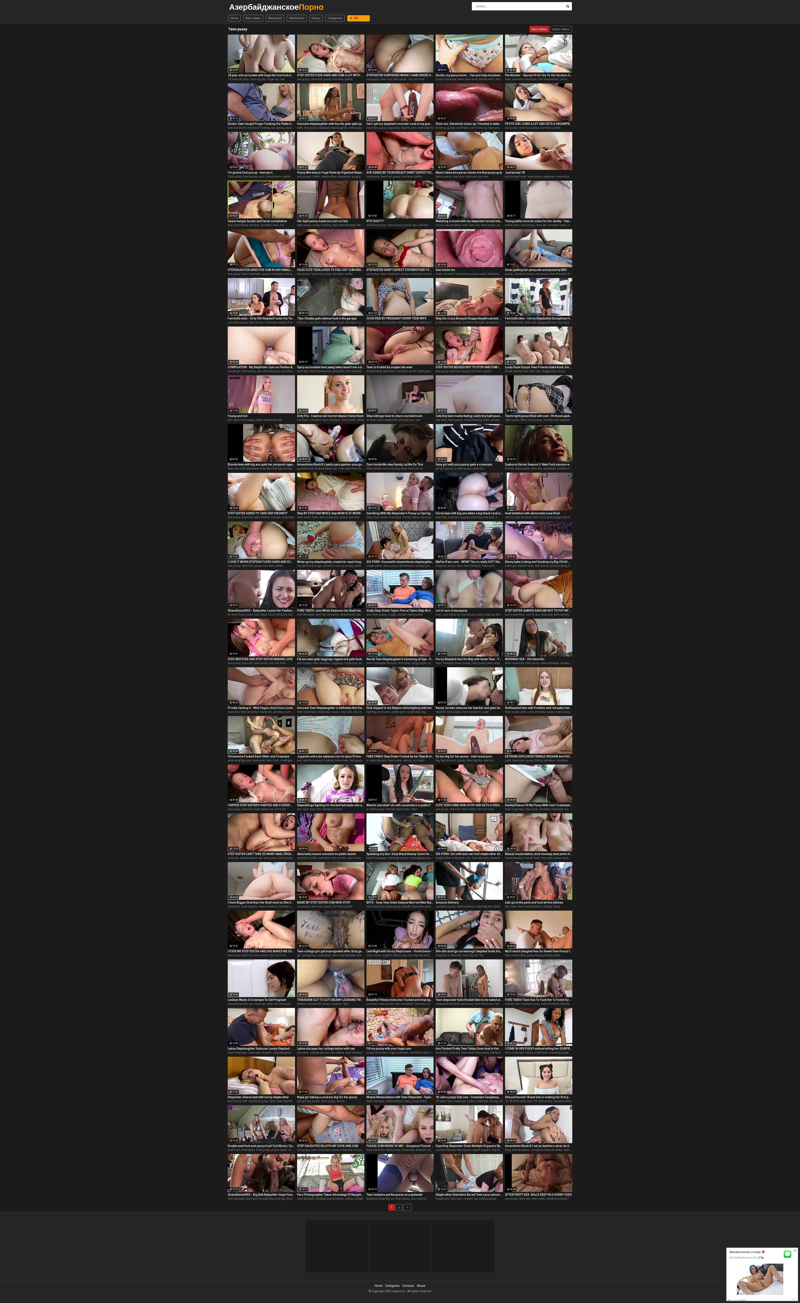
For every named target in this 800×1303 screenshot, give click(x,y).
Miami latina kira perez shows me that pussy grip (469, 172)
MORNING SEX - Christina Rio (525, 659)
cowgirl (402, 614)
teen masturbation (530, 906)
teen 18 (272, 1003)
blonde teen (486, 79)
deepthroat (347, 614)
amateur (549, 760)
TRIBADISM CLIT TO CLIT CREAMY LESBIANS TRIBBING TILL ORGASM (330, 999)
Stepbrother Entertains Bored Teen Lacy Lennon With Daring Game (469, 1194)
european (549, 468)
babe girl (510, 565)
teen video (538, 1198)
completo (537, 1150)
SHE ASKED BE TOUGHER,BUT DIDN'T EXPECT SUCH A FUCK (400, 172)
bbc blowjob (354, 371)
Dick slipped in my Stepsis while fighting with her (399, 708)
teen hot (316, 79)
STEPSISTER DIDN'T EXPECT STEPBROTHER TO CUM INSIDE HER (400, 270)
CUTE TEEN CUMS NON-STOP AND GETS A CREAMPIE (469, 805)
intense (302, 322)
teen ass (444, 322)
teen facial (241, 225)
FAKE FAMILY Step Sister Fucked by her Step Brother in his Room (400, 756)
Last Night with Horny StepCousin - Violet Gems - (399, 951)
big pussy (394, 127)
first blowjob (518, 1101)
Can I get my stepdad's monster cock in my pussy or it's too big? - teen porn (400, 123)
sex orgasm (562, 420)
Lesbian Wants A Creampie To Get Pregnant (257, 999)
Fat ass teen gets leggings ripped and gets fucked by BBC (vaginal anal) (330, 659)
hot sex (275, 517)
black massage (376, 858)
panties (548, 420)
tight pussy (304, 225)
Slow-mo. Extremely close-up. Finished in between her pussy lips (469, 123)
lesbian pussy (531, 1003)
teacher (441, 711)
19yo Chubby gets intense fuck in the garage (327, 318)
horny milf (240, 1101)
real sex (423, 225)
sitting (349, 1198)
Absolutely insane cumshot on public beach (326, 854)
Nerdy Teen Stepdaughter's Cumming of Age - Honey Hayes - (400, 659)
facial (508, 371)
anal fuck (234, 1150)
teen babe (519, 955)
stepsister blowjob (448, 1003)
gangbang (309, 955)
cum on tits (338, 858)
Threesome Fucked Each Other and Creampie (258, 756)
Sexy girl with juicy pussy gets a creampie (464, 464)
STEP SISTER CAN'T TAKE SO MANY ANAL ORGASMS (261, 854)
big (560, 322)
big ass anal (468, 517)
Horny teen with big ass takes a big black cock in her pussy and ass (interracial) (469, 513)
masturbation (565, 176)
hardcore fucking (259, 127)
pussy (327, 79)
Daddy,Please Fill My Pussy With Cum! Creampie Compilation (538, 805)
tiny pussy (310, 127)
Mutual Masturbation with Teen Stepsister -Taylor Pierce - (400, 1097)
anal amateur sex (326, 468)
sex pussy (303, 79)
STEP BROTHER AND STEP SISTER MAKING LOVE (260, 659)
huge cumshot (324, 565)
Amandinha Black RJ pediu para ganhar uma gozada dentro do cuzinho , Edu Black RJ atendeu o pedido (330, 464)
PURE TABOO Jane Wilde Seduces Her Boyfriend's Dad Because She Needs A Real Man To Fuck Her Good (330, 610)
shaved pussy (272, 371)
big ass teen (422, 955)
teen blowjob (347, 225)
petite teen (512, 225)
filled (524, 420)
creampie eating (275, 322)
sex (299, 760)
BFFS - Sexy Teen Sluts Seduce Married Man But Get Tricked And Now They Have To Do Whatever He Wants (400, 902)
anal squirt (248, 1150)
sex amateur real (456, 225)
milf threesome (548, 79)
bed (230, 1101)
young (493, 1101)
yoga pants (359, 176)
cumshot (448, 273)
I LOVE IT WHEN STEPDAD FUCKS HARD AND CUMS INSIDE (261, 561)
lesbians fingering (378, 1198)
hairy (407, 1101)
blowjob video (563, 1101)
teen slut (251, 1198)
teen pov (459, 176)
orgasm (267, 1052)
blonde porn (274, 176)
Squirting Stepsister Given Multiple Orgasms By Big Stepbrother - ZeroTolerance (469, 1146)
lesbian (301, 1003)
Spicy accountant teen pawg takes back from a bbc (330, 367)
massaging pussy (420, 858)
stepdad (441, 565)
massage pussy (398, 858)
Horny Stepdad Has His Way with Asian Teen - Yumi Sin (469, 659)
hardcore (266, 711)
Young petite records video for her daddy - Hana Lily (538, 221)
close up (441, 127)
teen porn (488, 565)
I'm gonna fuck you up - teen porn (250, 172)
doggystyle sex (547, 322)
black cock (267, 614)
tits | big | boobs (363, 711)
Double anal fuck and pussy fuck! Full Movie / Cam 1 (261, 1146)
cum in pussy (391, 468)
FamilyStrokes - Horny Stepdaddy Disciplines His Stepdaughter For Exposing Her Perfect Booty (538, 318)
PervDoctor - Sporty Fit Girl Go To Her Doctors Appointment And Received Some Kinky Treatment (538, 75)
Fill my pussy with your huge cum (388, 1048)
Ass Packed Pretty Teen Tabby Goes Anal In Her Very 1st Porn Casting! (469, 1048)
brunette (333, 614)
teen (246, 79)
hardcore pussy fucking (562, 1198)
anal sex (233, 858)
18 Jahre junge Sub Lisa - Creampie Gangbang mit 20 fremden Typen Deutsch (469, 1097)
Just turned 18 (515, 172)
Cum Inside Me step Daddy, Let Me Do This (394, 464)
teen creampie (251, 273)
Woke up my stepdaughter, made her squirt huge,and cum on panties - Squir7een (330, 561)
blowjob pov (406, 420)
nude (485, 711)
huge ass (273, 79)
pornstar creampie (524, 79)
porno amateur (515, 614)
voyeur (335, 711)
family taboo (411, 517)
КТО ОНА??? (375, 221)
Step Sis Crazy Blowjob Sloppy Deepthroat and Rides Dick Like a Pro (469, 318)
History (316, 18)
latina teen (342, 760)
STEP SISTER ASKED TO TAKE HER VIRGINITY (258, 513)
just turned (512, 176)
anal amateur (521, 1150)
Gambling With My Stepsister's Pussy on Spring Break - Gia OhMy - (400, 513)
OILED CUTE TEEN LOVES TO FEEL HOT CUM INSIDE (330, 270)
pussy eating (558, 565)
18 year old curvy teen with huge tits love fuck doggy (261, 75)
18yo (345, 1003)
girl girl (440, 468)
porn (262, 176)
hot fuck (419, 79)
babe (259, 420)
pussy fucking (322, 225)
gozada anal (305, 468)
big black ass (294, 1198)
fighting (371, 711)
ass (414, 225)
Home (234, 18)
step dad (500, 663)
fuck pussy (235, 176)
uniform (565, 79)
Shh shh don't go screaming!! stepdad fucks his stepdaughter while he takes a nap (469, 951)
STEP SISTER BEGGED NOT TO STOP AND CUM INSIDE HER (469, 367)
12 (506, 1101)
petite (348, 79)
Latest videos (561, 29)
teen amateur (331, 420)
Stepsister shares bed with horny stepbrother (258, 1097)
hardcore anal (499, 1052)
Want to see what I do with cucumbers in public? (398, 805)
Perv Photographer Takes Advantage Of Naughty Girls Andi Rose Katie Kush (330, 1194)
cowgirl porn (424, 565)
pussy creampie (446, 79)
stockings (234, 371)
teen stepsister (388, 420)
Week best (275, 18)
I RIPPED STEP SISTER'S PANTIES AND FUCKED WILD (261, 805)
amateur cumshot (357, 322)
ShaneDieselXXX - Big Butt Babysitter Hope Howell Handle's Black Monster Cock (261, 1194)
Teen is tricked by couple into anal (389, 367)
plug (508, 1150)
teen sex (471, 176)
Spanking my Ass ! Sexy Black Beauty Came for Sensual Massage (400, 854)
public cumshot (320, 858)
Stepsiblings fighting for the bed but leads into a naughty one (330, 805)
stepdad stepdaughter (333, 127)
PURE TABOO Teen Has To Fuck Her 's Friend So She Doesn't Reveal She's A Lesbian (538, 999)
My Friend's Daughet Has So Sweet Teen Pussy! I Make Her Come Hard (538, 951)
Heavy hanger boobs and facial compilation (257, 221)
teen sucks (512, 711)
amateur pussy (544, 711)
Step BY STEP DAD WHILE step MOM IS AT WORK (329, 513)
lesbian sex (521, 371)
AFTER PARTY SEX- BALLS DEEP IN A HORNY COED (538, 1194)
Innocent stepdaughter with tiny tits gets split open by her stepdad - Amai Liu (330, 123)
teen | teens (262, 517)
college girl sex (319, 1052)
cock (530, 711)
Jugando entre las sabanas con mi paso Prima (329, 756)
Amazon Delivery (447, 902)
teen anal (471, 79)
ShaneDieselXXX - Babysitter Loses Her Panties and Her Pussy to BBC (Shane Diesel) (261, 610)
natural (421, 1198)
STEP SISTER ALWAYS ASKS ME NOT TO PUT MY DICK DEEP (538, 610)
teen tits (320, 614)
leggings (337, 663)
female (390, 809)
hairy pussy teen (482, 663)
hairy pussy (415, 614)
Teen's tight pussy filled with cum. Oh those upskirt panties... (538, 416)
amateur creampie (551, 809)
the (299, 809)
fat (282, 225)
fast (335, 225)
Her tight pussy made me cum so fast (322, 221)
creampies (324, 955)
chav (414, 809)
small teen (541, 1052)
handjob (448, 663)
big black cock (256, 468)
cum (438, 614)
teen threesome (320, 371)
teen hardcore (237, 127)
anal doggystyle (556, 517)
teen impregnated (344, 955)
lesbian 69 (314, 1003)
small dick (413, 711)
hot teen (338, 79)
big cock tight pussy (279, 468)
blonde (361, 225)
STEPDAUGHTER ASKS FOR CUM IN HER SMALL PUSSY (261, 270)
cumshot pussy (376, 225)
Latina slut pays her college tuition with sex (326, 1048)
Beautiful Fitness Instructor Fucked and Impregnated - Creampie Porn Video (400, 999)
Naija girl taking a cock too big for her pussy (327, 1097)
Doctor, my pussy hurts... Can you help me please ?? (469, 75)
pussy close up (485, 614)
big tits (496, 1150)
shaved (420, 1150)
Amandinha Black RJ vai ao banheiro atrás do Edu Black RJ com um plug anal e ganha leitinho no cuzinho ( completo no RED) (538, 1146)
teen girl (541, 225)
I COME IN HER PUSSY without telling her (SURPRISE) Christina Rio (538, 1048)
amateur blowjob (473, 322)
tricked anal (374, 371)
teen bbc (303, 371)
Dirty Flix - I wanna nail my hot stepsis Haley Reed (330, 416)
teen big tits (258, 79)
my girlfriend (305, 565)
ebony (341, 1101)
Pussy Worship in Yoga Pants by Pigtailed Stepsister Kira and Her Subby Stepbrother (330, 172)
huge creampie (398, 1052)
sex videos (337, 1052)
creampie (288, 517)
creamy (336, 1003)
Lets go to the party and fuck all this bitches (534, 902)
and (299, 176)
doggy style (418, 663)
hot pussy (290, 273)
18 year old (235, 79)
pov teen (418, 760)
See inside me (445, 270)
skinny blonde (273, 420)
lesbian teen (526, 565)
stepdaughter (282, 1052)
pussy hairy (419, 1101)
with (300, 127)
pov (418, 420)
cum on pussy (344, 565)
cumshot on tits (406, 371)
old (501, 1101)
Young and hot (237, 416)
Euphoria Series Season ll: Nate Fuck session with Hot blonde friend (538, 464)
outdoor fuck (565, 468)
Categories (335, 18)
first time (404, 663)
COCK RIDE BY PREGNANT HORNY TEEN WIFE (396, 318)
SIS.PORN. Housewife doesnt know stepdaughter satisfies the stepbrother (400, 561)
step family (373, 468)
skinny (499, 79)
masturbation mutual (519, 858)
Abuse (421, 1285)
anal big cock (243, 760)
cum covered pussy (359, 858)
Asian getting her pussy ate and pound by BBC (536, 270)
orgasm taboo (391, 955)
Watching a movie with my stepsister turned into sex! (469, 221)
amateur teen (270, 225)
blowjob (254, 225)
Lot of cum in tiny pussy (451, 610)
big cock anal (486, 517)
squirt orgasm (481, 1150)
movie (440, 225)
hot (410, 79)
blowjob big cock (269, 1198)
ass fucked (304, 663)
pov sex (483, 176)
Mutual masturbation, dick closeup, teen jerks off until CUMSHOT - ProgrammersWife (538, 854)
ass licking (277, 127)
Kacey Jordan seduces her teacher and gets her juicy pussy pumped (469, 708)
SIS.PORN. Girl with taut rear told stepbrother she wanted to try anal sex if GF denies (469, 854)
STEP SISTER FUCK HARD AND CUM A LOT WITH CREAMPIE (330, 75)
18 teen (441, 1101)
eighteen (549, 176)
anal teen (389, 371)
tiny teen (441, 420)
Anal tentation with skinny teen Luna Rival (532, 513)
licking (548, 906)
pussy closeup (562, 858)
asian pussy (462, 663)
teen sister (400, 79)
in (421, 468)
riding (360, 420)
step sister (304, 517)
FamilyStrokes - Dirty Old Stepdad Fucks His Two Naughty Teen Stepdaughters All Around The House (261, 318)
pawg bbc (338, 371)
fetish (316, 176)
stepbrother (374, 565)
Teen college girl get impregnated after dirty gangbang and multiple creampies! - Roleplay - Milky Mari (330, 951)
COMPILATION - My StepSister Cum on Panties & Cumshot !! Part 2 (261, 367)
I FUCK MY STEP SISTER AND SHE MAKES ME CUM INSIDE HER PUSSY (261, 951)
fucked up (351, 663)
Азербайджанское (240, 7)
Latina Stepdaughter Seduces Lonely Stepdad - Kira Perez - (261, 1048)
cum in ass (533, 614)
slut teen (303, 1052)
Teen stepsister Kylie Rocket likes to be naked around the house (469, 999)
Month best (296, 18)
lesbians (493, 273)
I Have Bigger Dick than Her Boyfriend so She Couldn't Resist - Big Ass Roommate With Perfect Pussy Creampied (261, 902)
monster (372, 127)
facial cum (442, 1198)
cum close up (478, 127)
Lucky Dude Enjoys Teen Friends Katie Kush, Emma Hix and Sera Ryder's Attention (538, 367)
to (367, 420)
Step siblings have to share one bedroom (394, 416)
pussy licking (534, 760)
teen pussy (356, 127)
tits (282, 79)
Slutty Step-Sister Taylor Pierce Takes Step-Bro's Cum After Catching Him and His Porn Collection (400, 610)
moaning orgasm (560, 1052)
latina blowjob (550, 663)
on (392, 1198)
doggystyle (549, 371)
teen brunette (550, 1003)
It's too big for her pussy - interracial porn (464, 756)
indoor (338, 809)
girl (299, 955)
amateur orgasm (568, 760)
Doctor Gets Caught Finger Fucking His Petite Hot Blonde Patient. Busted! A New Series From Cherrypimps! (261, 123)
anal (438, 273)
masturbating (473, 420)
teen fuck (539, 517)
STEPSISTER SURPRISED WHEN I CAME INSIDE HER (400, 75)
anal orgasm (249, 906)
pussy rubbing (419, 322)
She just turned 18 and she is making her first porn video (538, 1097)
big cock (426, 517)
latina (439, 176)
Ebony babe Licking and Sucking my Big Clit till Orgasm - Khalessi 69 (538, 561)
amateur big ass (292, 371)
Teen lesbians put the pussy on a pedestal (394, 1194)
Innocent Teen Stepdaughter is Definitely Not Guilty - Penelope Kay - (330, 708)
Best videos (253, 18)
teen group (393, 906)
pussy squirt (479, 273)
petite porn (290, 176)
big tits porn (409, 127)
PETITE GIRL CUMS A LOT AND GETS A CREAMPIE (537, 123)
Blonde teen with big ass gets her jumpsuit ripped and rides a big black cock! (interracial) (261, 464)
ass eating (481, 1198)
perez (448, 176)
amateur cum (495, 322)
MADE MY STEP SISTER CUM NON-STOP (323, 902)
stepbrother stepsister (336, 176)
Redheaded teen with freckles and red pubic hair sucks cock (538, 708)
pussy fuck (252, 614)
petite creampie (477, 1101)
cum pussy (373, 322)
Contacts (408, 1285)
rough (340, 322)
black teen (403, 809)
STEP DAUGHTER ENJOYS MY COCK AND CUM (327, 1146)
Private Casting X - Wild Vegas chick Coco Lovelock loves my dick (261, 708)
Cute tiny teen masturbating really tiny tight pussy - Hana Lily (469, 416)
